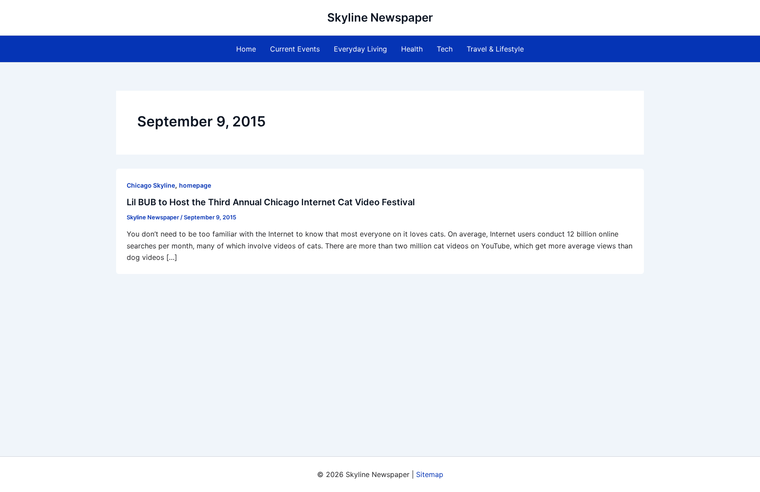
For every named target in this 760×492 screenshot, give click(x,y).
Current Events (295, 48)
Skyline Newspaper (380, 17)
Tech (445, 48)
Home (246, 48)
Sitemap (429, 474)
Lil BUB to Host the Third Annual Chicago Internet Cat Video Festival (271, 202)
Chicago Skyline (151, 185)
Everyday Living (360, 48)
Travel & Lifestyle (495, 48)
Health (412, 48)
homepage (195, 185)
